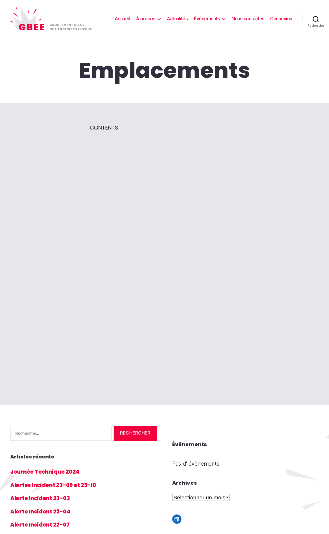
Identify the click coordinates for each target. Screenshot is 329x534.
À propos (145, 18)
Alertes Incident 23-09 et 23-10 (53, 485)
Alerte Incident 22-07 (39, 524)
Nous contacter (248, 18)
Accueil (122, 18)
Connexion (281, 18)
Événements (207, 18)
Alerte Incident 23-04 (40, 511)
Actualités (177, 18)
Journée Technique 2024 (44, 471)
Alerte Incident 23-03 (40, 498)
